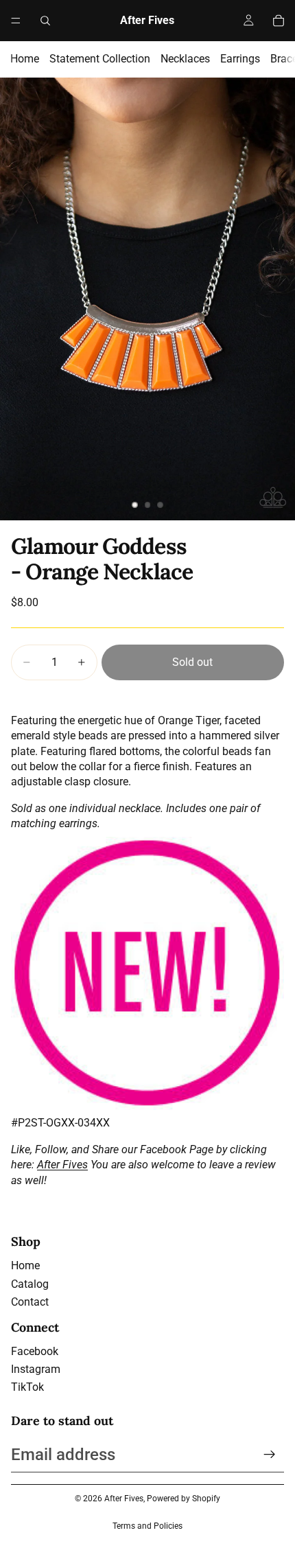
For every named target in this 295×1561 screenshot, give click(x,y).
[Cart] (278, 20)
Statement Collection (99, 58)
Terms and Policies (147, 1526)
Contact (30, 1301)
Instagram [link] (35, 1369)
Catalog (30, 1284)
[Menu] (16, 20)
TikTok (27, 1387)
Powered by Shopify (183, 1498)
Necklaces (185, 58)
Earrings (240, 58)
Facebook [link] (34, 1351)
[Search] (45, 20)
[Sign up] (269, 1454)
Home (24, 58)
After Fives (62, 1164)
